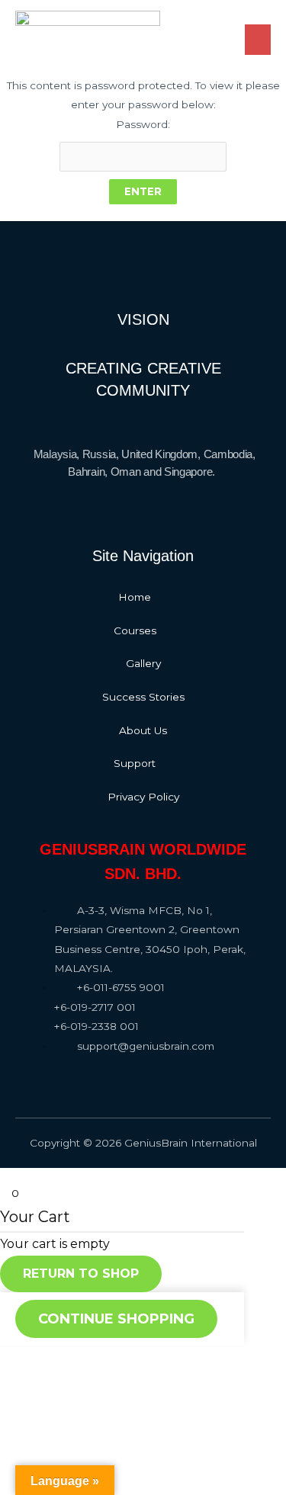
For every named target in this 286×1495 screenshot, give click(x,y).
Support (135, 763)
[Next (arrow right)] (72, 1403)
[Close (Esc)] (23, 1377)
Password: (143, 124)
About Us (143, 730)
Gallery (143, 663)
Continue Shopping (116, 1319)
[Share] (72, 1377)
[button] (143, 597)
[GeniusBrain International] (87, 32)
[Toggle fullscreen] (120, 1377)
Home (134, 597)
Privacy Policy (143, 797)
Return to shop (81, 1273)
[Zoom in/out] (169, 1377)
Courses (135, 630)
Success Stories (143, 697)
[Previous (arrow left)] (23, 1403)
